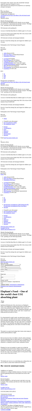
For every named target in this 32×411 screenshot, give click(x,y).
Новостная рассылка (18, 398)
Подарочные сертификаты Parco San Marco (15, 206)
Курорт (6, 126)
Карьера (6, 132)
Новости (6, 131)
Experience (7, 68)
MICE (5, 65)
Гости (2, 271)
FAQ (5, 129)
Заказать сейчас (5, 18)
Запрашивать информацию (17, 284)
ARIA (5, 53)
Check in (3, 266)
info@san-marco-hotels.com (11, 137)
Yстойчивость (7, 128)
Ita (4, 74)
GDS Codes (21, 402)
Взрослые (3, 274)
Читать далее (4, 376)
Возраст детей (4, 280)
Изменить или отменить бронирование (11, 286)
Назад (2, 301)
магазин (3, 16)
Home (5, 118)
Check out (3, 268)
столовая (6, 58)
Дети (2, 277)
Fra (4, 78)
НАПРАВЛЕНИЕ (8, 63)
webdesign (5, 409)
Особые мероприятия (9, 64)
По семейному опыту (9, 124)
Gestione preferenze (13, 402)
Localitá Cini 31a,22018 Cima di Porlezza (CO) (8, 228)
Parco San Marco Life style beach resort (20, 15)
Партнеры (3, 399)
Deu (5, 76)
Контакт (6, 135)
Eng (5, 75)
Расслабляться (7, 60)
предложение (8, 398)
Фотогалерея (7, 133)
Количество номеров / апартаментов (10, 281)
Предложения (7, 67)
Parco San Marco (8, 54)
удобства (6, 61)
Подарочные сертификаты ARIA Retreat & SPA (16, 204)
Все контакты (4, 397)
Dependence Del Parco (9, 56)
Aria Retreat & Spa (5, 15)
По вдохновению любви (10, 122)
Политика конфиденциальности (9, 401)
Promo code (4, 269)
